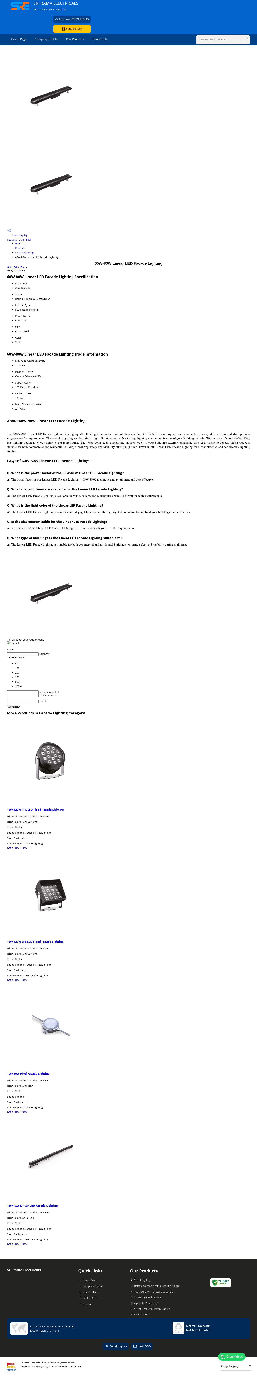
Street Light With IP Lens (147, 1297)
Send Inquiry (74, 29)
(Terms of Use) (67, 1362)
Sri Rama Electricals (55, 5)
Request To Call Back (19, 239)
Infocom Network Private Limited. (65, 1366)
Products (20, 248)
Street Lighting (142, 1280)
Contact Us (100, 39)
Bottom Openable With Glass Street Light (157, 1285)
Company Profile (46, 39)
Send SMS (144, 1346)
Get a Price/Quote (17, 267)
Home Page (19, 39)
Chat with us (234, 1356)
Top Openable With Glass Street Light (154, 1291)
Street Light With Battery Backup (152, 1309)
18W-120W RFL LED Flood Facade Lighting (35, 810)
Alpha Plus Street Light (146, 1303)
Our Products (75, 39)
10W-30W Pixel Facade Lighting (28, 1074)
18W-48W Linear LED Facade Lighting (32, 1206)
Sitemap (87, 1304)
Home (18, 243)
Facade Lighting (24, 252)
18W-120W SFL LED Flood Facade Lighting (35, 942)
